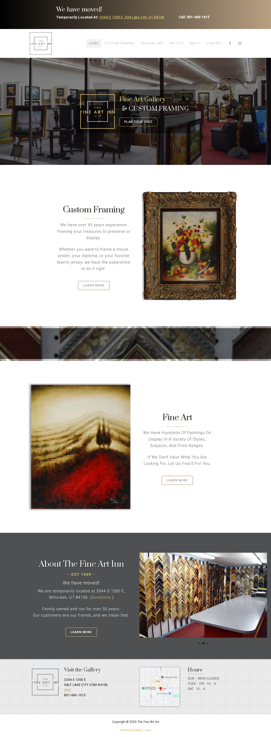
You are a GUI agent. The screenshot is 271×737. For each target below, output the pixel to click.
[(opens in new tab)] (160, 705)
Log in (148, 730)
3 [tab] (207, 643)
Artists (176, 43)
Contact (214, 43)
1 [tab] (199, 643)
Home (94, 43)
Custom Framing (119, 43)
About (195, 43)
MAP (67, 690)
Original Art (152, 43)
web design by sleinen (131, 730)
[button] (194, 17)
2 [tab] (203, 643)
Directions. (102, 597)
